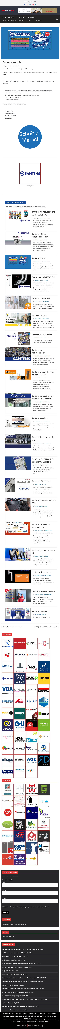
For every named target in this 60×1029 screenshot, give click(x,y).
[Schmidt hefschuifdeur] (44, 650)
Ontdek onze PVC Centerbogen (11, 974)
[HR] (8, 650)
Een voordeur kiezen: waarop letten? (13, 967)
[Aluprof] (20, 650)
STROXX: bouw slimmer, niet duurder (13, 992)
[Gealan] (8, 662)
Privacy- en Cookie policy (17, 907)
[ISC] (32, 639)
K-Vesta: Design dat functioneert (11, 956)
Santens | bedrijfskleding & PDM (44, 501)
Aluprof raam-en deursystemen (12, 627)
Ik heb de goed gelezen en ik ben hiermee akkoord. (26, 907)
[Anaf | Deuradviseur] (32, 697)
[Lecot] (8, 720)
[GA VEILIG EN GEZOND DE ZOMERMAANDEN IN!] (18, 463)
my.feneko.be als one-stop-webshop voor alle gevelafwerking (20, 981)
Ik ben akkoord (21, 1026)
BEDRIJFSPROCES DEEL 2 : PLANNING (46, 627)
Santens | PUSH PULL (41, 481)
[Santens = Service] (18, 614)
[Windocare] (44, 639)
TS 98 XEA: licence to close (43, 591)
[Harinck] (32, 662)
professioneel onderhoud (9, 960)
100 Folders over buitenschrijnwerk (13, 21)
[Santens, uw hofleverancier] (18, 354)
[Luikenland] (20, 662)
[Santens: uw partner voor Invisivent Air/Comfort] (18, 400)
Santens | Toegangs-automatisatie (41, 525)
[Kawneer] (32, 650)
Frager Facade (6, 971)
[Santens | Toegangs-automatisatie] (18, 528)
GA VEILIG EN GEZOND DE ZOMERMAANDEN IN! (43, 460)
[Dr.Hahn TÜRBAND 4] (18, 302)
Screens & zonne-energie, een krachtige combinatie (17, 963)
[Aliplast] (20, 639)
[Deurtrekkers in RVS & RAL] (18, 281)
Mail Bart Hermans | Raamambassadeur (14, 924)
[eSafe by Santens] (18, 319)
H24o (45, 240)
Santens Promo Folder (42, 334)
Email (4, 882)
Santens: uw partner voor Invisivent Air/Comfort (43, 397)
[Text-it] (32, 767)
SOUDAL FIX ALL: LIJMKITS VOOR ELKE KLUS (43, 213)
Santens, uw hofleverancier (38, 351)
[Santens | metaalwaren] (30, 173)
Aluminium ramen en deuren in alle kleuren (15, 1006)
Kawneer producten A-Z (9, 1010)
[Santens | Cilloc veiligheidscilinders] (18, 238)
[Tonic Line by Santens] (18, 576)
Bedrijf (4, 890)
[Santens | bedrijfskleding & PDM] (18, 504)
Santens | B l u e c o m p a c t (43, 551)
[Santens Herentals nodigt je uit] (18, 441)
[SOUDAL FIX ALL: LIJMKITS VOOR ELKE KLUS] (18, 216)
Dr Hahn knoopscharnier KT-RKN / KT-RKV (43, 373)
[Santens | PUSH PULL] (18, 485)
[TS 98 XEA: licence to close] (18, 595)
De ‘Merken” (22, 17)
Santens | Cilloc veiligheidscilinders (40, 235)
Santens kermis (39, 258)
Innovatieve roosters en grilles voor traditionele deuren (18, 988)
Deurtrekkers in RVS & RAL (43, 277)
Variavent (5, 1003)
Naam (4, 898)
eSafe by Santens (39, 315)
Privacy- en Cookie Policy (35, 1026)
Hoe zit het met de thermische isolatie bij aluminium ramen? (20, 978)
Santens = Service (39, 611)
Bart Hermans (16, 66)
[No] (58, 1020)
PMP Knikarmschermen (9, 985)
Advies (29, 21)
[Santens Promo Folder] (18, 338)
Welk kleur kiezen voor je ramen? (12, 953)
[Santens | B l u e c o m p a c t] (18, 554)
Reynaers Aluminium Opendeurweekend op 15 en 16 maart (19, 999)
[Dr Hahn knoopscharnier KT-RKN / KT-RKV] (18, 376)
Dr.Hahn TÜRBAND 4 (41, 298)
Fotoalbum (38, 21)
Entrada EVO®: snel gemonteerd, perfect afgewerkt (17, 949)
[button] (15, 17)
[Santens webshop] (18, 422)
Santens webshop (40, 418)
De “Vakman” (31, 17)
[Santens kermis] (18, 262)
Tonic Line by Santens (41, 572)
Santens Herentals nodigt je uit (43, 438)
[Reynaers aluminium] (44, 662)
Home (4, 17)
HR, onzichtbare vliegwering (10, 996)
